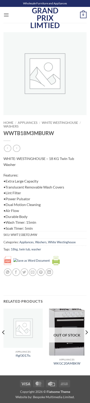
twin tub (24, 249)
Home (8, 123)
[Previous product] (16, 148)
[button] (6, 14)
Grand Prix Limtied (45, 18)
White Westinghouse (60, 123)
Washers (10, 126)
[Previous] (3, 341)
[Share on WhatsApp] (8, 272)
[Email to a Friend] (32, 272)
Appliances (27, 123)
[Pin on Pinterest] (41, 272)
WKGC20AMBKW (67, 363)
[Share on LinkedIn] (49, 272)
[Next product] (7, 148)
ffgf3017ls (23, 355)
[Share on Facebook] (16, 272)
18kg (14, 249)
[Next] (86, 341)
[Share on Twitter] (24, 272)
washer (36, 249)
